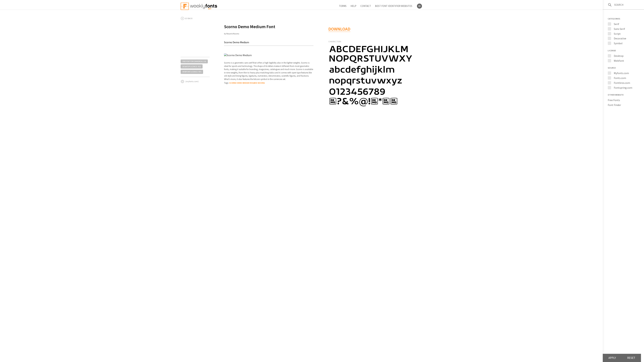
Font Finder (614, 105)
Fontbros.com (622, 82)
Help (353, 6)
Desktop (619, 55)
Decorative (620, 38)
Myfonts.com (621, 73)
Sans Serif (619, 29)
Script (617, 33)
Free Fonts (614, 100)
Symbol (618, 43)
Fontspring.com (623, 87)
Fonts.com (620, 78)
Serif (616, 24)
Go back (189, 18)
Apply (612, 358)
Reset (631, 358)
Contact (365, 6)
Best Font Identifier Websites (393, 6)
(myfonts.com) (192, 81)
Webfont (619, 60)
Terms (342, 6)
